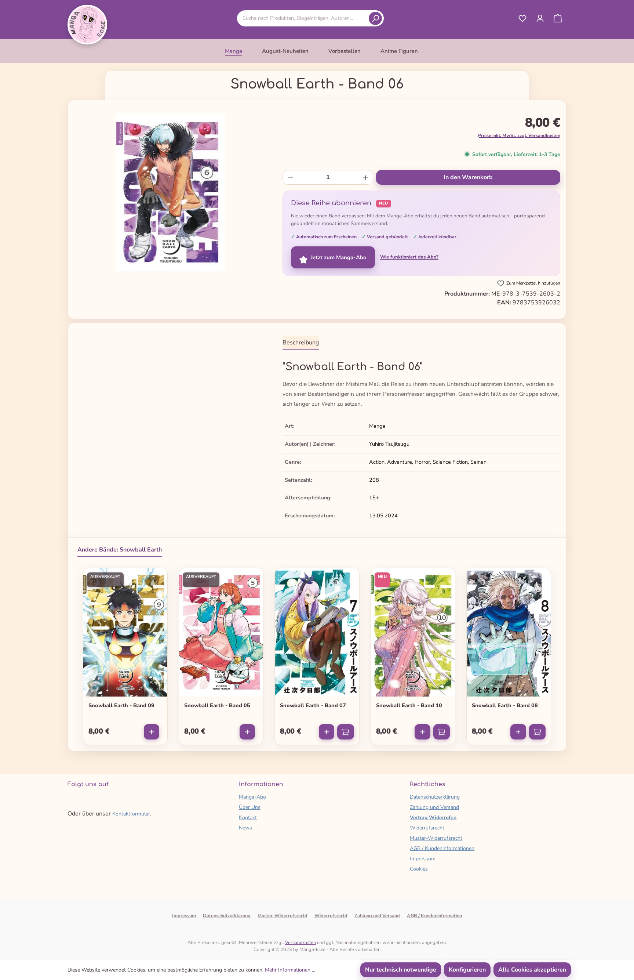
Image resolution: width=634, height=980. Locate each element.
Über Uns (249, 807)
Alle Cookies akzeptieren (532, 970)
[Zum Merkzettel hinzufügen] (157, 576)
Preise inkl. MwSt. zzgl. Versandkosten (519, 135)
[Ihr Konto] (540, 18)
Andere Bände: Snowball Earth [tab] (119, 550)
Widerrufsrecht (427, 827)
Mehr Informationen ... (290, 969)
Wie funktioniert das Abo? (409, 257)
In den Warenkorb (468, 177)
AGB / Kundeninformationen (442, 848)
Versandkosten (300, 942)
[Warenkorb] (557, 18)
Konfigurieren (467, 970)
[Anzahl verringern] (290, 177)
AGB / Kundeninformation (434, 915)
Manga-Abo (252, 796)
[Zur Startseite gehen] (87, 24)
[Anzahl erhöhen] (365, 177)
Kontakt (248, 817)
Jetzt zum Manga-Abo (339, 257)
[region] (170, 192)
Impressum (423, 858)
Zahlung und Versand (434, 807)
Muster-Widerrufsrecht (436, 838)
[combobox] (304, 18)
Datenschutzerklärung (435, 796)
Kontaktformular (131, 813)
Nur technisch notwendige (400, 970)
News (245, 827)
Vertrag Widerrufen (433, 817)
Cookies (419, 868)
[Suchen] (375, 18)
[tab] (301, 343)
